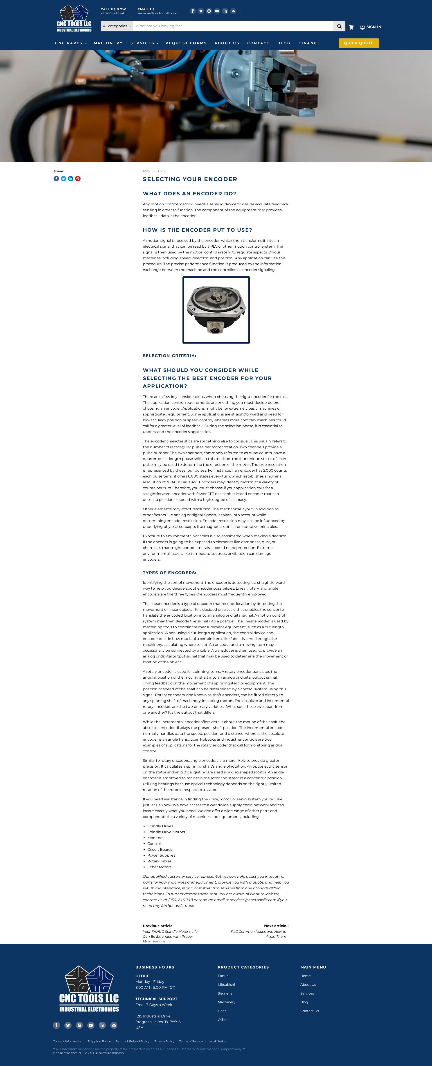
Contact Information (68, 1041)
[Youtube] (90, 1025)
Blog (284, 43)
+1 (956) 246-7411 (113, 13)
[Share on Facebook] (56, 178)
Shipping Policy (99, 1041)
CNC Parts (69, 43)
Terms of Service (191, 1041)
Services (143, 43)
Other (223, 1019)
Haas (222, 1011)
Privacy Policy (164, 1041)
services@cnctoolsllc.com (158, 13)
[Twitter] (67, 1025)
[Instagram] (79, 1025)
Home (305, 976)
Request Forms (186, 43)
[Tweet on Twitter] (63, 178)
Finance (309, 43)
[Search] (339, 26)
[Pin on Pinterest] (78, 178)
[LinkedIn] (102, 1025)
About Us (227, 43)
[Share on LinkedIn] (70, 178)
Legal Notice (217, 1041)
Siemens (225, 993)
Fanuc (223, 976)
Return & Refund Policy (132, 1041)
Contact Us (309, 1011)
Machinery (108, 43)
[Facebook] (56, 1025)
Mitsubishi (226, 984)
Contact (258, 43)
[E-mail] (113, 1025)
